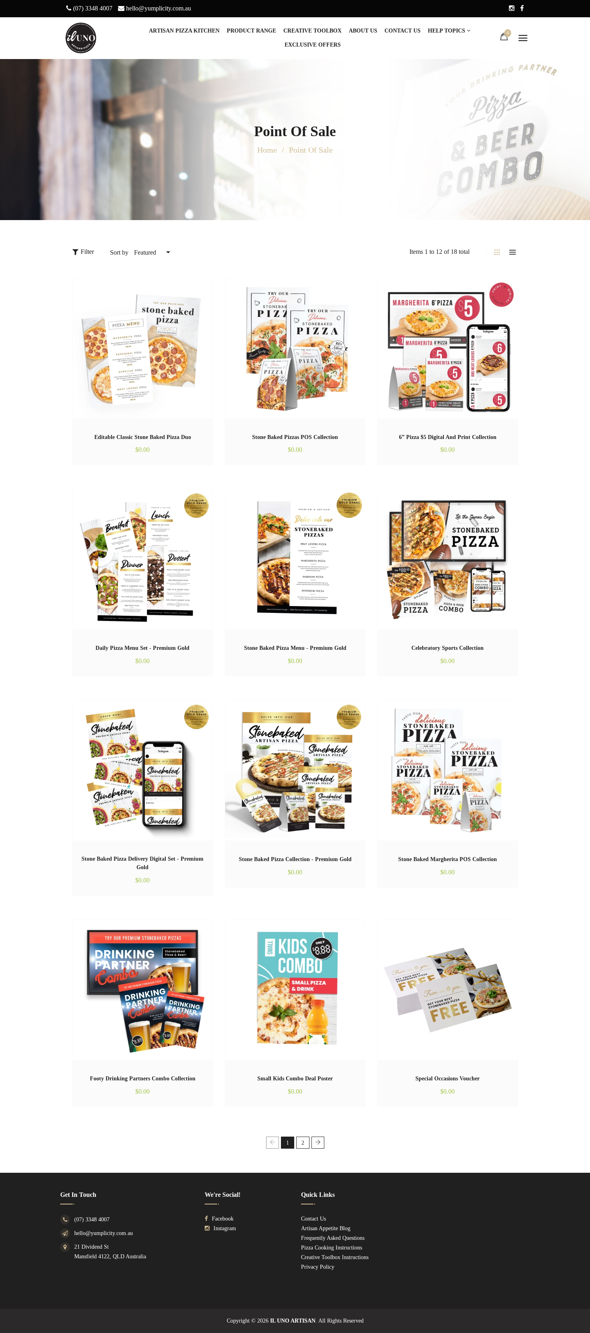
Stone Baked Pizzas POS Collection (295, 437)
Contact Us (313, 1219)
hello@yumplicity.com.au (103, 1233)
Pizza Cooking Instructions (331, 1248)
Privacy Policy (317, 1267)
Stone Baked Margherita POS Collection (447, 859)
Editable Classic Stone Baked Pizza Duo (142, 437)
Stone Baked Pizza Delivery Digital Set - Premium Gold (142, 863)
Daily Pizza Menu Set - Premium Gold (142, 648)
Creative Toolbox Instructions (334, 1257)
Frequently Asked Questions (332, 1238)
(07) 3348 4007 (92, 1220)
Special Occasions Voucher (447, 1079)
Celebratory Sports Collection (447, 648)
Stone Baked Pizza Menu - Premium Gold (295, 648)
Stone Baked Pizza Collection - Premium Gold (295, 859)
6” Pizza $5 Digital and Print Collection (447, 437)
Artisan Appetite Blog (325, 1228)
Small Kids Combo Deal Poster (295, 1079)
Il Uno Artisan (292, 1321)
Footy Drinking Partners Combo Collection (142, 1079)
